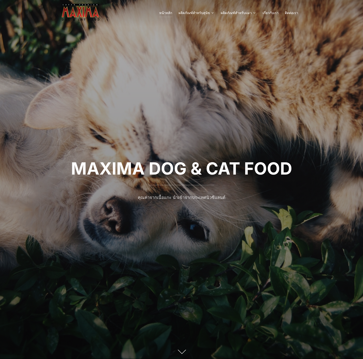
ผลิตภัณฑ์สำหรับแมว (236, 13)
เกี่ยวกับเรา (271, 13)
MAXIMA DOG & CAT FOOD (181, 168)
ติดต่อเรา (291, 13)
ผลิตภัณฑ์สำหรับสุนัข (194, 13)
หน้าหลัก (165, 13)
